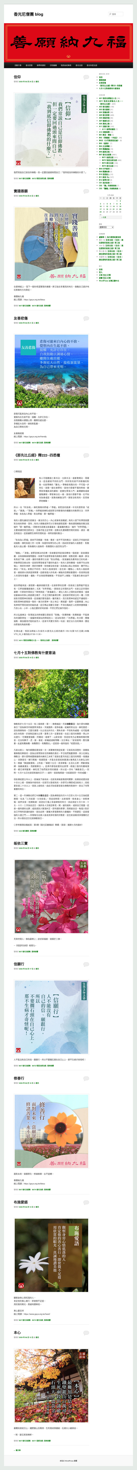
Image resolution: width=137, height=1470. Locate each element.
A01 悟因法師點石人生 (108, 98)
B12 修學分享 (104, 180)
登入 (100, 272)
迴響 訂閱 (105, 278)
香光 (37, 81)
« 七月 (104, 217)
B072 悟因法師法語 (39, 178)
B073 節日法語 (107, 163)
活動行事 (17, 65)
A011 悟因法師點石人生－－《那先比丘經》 (35, 640)
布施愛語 (21, 1202)
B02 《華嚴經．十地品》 (108, 137)
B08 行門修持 (104, 168)
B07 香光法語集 (25, 178)
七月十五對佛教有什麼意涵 (35, 652)
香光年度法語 (92, 65)
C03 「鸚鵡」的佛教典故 (108, 188)
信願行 (19, 963)
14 (114, 206)
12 (107, 206)
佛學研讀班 (41, 65)
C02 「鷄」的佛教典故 (108, 185)
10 (101, 206)
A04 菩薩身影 (104, 112)
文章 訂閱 (105, 275)
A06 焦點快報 (104, 118)
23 (120, 209)
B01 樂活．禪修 (105, 134)
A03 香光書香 (104, 109)
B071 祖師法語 (37, 1441)
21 (114, 209)
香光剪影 (29, 65)
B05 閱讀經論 (104, 149)
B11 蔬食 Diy (104, 177)
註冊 (100, 269)
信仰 (17, 76)
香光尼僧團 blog (28, 14)
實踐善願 (21, 190)
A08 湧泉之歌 (104, 123)
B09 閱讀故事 (104, 171)
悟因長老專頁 (66, 65)
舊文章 (17, 1450)
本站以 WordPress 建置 (68, 1461)
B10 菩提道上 (104, 174)
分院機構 (53, 65)
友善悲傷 (21, 318)
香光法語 (79, 65)
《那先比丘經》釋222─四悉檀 (37, 455)
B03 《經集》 (104, 143)
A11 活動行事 (104, 126)
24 (101, 212)
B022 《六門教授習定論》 (109, 140)
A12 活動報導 (104, 132)
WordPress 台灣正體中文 (109, 280)
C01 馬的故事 (104, 182)
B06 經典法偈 (104, 151)
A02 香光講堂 (24, 831)
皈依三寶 (21, 843)
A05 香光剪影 (104, 115)
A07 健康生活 (104, 120)
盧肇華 (101, 237)
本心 (17, 1332)
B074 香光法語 (37, 305)
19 (107, 209)
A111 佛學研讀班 (108, 129)
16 (120, 206)
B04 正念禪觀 (104, 146)
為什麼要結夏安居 (114, 237)
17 (101, 209)
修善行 (19, 1078)
